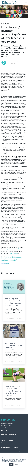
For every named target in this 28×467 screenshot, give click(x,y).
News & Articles (12, 438)
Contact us (3, 442)
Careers (3, 440)
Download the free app (6, 451)
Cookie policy (17, 451)
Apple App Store (7, 249)
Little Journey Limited (13, 62)
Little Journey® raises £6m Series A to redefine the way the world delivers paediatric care (13, 391)
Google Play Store (20, 249)
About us (3, 438)
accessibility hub (14, 253)
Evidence (11, 440)
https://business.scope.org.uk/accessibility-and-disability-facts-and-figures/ (13, 259)
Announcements (5, 263)
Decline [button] (16, 464)
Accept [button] (11, 464)
